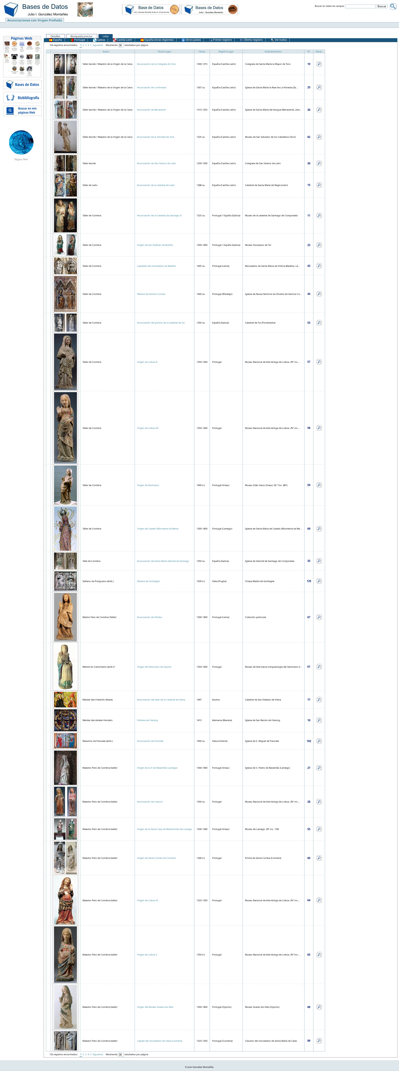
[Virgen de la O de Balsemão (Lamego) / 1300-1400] (65, 767)
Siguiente (98, 45)
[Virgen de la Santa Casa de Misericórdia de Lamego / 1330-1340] (65, 828)
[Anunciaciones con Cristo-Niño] (151, 9)
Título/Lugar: (164, 51)
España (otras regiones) (159, 40)
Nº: (308, 51)
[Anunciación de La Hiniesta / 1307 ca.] (65, 87)
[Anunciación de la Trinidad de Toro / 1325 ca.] (65, 136)
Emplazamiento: (273, 51)
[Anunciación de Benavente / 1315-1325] (65, 109)
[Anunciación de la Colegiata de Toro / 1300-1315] (65, 63)
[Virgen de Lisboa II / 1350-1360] (65, 361)
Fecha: (202, 51)
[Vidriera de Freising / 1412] (65, 719)
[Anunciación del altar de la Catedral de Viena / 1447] (65, 699)
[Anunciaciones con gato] (209, 9)
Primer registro (222, 40)
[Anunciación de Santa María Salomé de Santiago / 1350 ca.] (65, 560)
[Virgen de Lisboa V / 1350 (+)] (65, 954)
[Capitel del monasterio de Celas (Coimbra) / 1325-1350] (65, 1040)
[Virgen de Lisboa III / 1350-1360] (65, 427)
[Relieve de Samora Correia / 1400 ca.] (65, 293)
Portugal (79, 40)
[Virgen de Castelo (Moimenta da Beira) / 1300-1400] (65, 528)
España (57, 40)
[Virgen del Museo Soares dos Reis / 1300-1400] (65, 1006)
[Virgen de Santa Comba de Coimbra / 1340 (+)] (65, 857)
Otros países (193, 40)
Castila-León (124, 40)
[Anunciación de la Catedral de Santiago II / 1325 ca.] (65, 215)
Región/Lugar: (226, 51)
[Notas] (319, 63)
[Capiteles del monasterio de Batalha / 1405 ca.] (65, 265)
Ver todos (280, 40)
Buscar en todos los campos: (330, 6)
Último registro (253, 40)
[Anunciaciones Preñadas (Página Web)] (21, 142)
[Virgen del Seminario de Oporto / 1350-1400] (65, 666)
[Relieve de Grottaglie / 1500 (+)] (65, 580)
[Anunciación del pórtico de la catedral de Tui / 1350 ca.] (65, 322)
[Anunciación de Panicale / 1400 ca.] (65, 740)
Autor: (106, 51)
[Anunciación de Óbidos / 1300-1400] (65, 616)
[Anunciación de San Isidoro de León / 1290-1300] (65, 163)
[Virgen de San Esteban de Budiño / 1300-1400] (65, 244)
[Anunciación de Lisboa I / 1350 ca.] (65, 801)
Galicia (100, 40)
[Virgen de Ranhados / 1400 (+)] (65, 484)
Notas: (319, 51)
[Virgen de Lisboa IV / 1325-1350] (65, 899)
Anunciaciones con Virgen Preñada (34, 20)
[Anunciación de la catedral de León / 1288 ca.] (65, 184)
